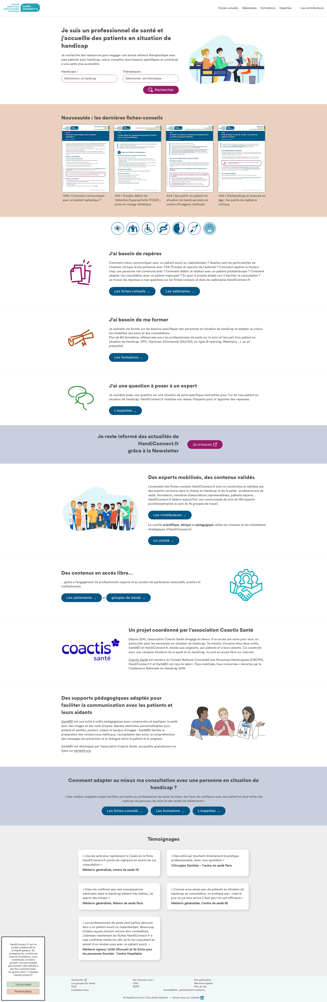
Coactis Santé (138, 659)
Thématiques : (132, 71)
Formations (268, 8)
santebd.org (82, 750)
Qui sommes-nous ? (143, 980)
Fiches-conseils (228, 8)
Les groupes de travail (83, 983)
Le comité (163, 540)
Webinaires (249, 8)
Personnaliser (23, 991)
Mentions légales (203, 983)
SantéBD (67, 721)
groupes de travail (128, 598)
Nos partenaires (202, 980)
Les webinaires (180, 291)
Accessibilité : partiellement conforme (184, 990)
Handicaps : (69, 71)
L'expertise (125, 410)
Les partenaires (82, 598)
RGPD (136, 986)
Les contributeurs (312, 8)
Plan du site (200, 986)
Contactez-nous (80, 990)
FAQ (73, 986)
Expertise (285, 8)
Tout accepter (23, 984)
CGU (135, 983)
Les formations (128, 357)
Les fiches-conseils (132, 291)
